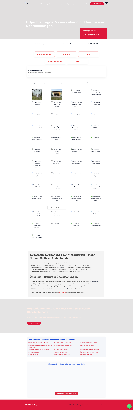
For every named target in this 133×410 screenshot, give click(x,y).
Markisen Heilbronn (33, 352)
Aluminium (60, 267)
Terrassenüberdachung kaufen (88, 342)
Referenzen (79, 4)
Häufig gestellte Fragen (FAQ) (62, 354)
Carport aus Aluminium (61, 352)
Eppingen (62, 288)
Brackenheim (49, 288)
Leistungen (60, 4)
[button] (63, 4)
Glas (67, 267)
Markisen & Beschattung (87, 345)
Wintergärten (95, 281)
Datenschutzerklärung (75, 404)
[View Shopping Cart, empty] (106, 3)
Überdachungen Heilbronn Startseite (38, 342)
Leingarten (68, 288)
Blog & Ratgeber (33, 354)
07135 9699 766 (91, 34)
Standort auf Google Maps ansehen (66, 393)
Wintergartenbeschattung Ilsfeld (89, 349)
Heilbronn (56, 288)
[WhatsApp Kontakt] (129, 406)
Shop (72, 4)
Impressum (65, 404)
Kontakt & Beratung (86, 354)
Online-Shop (62, 292)
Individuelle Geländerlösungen (63, 345)
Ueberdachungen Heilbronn (47, 4)
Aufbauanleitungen (90, 404)
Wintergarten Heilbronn (61, 349)
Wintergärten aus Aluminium (62, 342)
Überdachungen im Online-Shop (89, 352)
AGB (83, 404)
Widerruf (99, 404)
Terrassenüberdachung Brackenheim (38, 349)
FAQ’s (86, 4)
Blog (68, 4)
